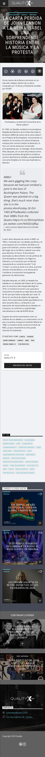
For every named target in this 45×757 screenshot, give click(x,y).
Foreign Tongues (26, 447)
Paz (32, 340)
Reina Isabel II (9, 344)
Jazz (29, 451)
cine (18, 444)
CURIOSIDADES (13, 15)
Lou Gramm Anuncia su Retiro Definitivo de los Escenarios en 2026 (22, 585)
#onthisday (20, 208)
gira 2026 (7, 451)
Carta (22, 337)
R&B (5, 469)
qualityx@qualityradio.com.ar (17, 713)
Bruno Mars (8, 444)
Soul (32, 469)
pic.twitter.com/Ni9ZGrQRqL (21, 223)
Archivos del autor (22, 365)
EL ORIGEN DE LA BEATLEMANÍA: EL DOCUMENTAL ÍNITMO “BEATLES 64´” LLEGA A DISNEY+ (22, 632)
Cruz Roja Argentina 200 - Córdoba (19, 717)
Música (24, 15)
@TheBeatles (18, 212)
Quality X (9, 357)
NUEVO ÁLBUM (32, 462)
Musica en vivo (18, 458)
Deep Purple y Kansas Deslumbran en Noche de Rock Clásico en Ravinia (22, 546)
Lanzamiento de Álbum (13, 455)
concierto (27, 444)
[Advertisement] (22, 402)
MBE (27, 340)
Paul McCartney (17, 465)
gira (39, 447)
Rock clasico (22, 469)
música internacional (13, 462)
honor (30, 337)
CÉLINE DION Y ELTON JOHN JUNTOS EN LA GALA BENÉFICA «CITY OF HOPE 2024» (23, 664)
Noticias (33, 15)
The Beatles (23, 344)
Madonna (30, 455)
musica (6, 458)
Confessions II (9, 447)
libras (20, 340)
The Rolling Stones (25, 473)
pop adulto (32, 465)
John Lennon (9, 340)
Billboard (29, 440)
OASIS (5, 465)
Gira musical (19, 451)
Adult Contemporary (13, 440)
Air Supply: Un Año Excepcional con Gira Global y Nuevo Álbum (22, 507)
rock (11, 469)
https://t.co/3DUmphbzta (28, 220)
